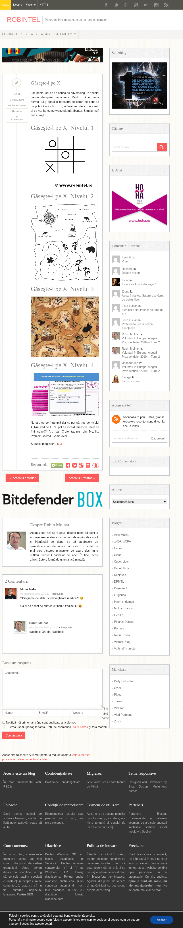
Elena (125, 291)
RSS (166, 5)
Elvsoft (161, 813)
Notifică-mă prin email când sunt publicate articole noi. (41, 722)
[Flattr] (57, 465)
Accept (161, 920)
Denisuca (120, 575)
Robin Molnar (38, 623)
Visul (125, 261)
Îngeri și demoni (124, 601)
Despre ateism (131, 272)
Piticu (117, 694)
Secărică (50, 863)
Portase (119, 628)
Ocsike (118, 615)
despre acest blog (98, 890)
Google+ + (81, 465)
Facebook (106, 5)
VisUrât (119, 708)
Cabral (118, 548)
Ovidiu (118, 688)
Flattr (95, 465)
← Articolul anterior (22, 478)
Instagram (156, 5)
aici (73, 818)
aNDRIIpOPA (122, 541)
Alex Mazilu (121, 534)
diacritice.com (54, 899)
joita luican (129, 305)
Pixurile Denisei (124, 621)
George (126, 377)
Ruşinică (17, 111)
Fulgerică (120, 595)
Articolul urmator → (82, 478)
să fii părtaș (80, 727)
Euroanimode (137, 818)
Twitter (116, 5)
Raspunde (57, 593)
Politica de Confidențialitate (62, 782)
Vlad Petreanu (123, 714)
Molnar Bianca (123, 608)
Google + (126, 5)
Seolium (147, 831)
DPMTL (119, 581)
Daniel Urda (121, 568)
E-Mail (88, 465)
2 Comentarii (17, 118)
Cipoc (117, 555)
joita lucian (129, 320)
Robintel (23, 19)
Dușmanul (120, 588)
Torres (118, 701)
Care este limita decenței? (139, 284)
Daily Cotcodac (124, 681)
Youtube (136, 5)
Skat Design (138, 786)
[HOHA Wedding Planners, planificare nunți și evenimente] (139, 225)
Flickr (146, 5)
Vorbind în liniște (124, 648)
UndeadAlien (130, 363)
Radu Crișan (122, 635)
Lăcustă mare (130, 381)
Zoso (117, 721)
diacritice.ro (52, 876)
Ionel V (126, 257)
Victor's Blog (122, 641)
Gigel (125, 280)
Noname (127, 268)
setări (48, 923)
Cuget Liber (121, 561)
